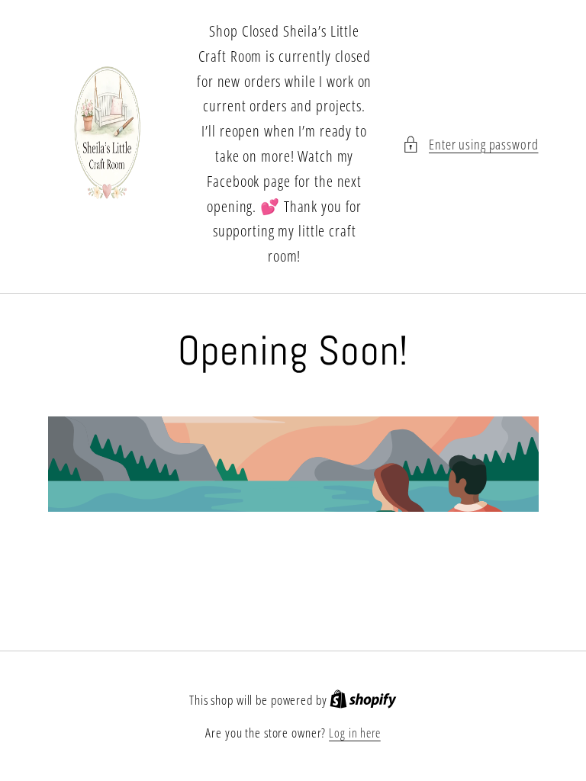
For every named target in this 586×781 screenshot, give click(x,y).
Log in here (355, 733)
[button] (470, 144)
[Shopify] (363, 700)
